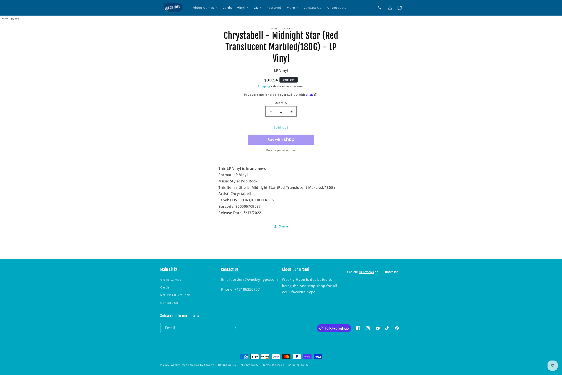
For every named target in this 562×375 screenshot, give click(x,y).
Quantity (281, 103)
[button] (205, 7)
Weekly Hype (179, 364)
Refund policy (227, 364)
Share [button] (283, 226)
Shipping (264, 86)
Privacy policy (249, 364)
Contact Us (169, 303)
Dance (15, 18)
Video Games (170, 280)
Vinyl (5, 18)
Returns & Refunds (175, 295)
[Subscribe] (234, 328)
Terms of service (273, 364)
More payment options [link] (281, 150)
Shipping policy (298, 364)
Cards (164, 287)
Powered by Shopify (201, 364)
